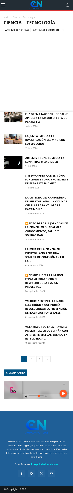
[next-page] (47, 359)
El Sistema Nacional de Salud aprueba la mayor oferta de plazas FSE (47, 118)
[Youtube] (51, 473)
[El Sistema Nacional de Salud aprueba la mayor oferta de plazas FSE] (13, 117)
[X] (41, 473)
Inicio (6, 17)
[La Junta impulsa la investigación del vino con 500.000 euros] (13, 139)
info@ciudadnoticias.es (44, 464)
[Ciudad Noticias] (36, 5)
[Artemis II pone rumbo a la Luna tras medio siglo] (13, 162)
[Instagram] (31, 473)
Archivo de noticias (17, 29)
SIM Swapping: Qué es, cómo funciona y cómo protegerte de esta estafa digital (46, 179)
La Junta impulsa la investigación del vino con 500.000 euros (45, 139)
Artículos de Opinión (46, 29)
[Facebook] (21, 473)
